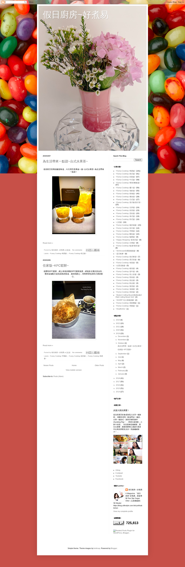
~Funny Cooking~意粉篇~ (125, 213)
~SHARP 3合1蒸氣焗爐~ (125, 300)
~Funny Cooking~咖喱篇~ (125, 237)
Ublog (117, 470)
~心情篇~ (119, 222)
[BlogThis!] (90, 250)
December (122, 336)
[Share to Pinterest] (98, 250)
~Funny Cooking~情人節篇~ (126, 274)
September (122, 354)
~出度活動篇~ (120, 266)
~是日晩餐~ (119, 254)
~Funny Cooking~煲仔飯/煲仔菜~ (128, 202)
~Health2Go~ (120, 309)
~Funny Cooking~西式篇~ (125, 174)
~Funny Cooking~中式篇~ (125, 180)
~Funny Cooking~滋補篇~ (125, 289)
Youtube (118, 476)
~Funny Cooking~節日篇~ (125, 228)
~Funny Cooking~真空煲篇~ (126, 260)
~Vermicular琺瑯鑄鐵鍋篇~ (125, 251)
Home (74, 365)
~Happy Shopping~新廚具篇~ (127, 240)
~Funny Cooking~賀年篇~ (125, 271)
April (120, 364)
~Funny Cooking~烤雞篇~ (125, 306)
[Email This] (87, 250)
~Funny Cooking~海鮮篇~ (125, 191)
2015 (118, 388)
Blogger (114, 548)
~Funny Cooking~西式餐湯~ (126, 257)
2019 (118, 333)
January (121, 374)
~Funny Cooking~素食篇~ (125, 197)
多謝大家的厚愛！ (121, 410)
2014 (118, 392)
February (121, 371)
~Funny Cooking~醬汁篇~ (125, 188)
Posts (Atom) (58, 376)
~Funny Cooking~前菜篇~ (125, 210)
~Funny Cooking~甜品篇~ (125, 280)
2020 (118, 330)
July (120, 357)
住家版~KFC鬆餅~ (56, 265)
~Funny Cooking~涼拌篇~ (125, 207)
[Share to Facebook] (95, 250)
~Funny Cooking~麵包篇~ (125, 234)
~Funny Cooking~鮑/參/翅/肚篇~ (127, 246)
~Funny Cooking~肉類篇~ (125, 177)
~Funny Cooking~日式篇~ (125, 200)
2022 (118, 323)
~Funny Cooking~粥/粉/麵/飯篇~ (127, 183)
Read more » (48, 243)
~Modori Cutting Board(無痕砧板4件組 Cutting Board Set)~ (128, 296)
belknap (97, 548)
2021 (118, 327)
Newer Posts (48, 365)
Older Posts (99, 365)
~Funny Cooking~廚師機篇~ (126, 303)
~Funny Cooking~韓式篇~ (125, 219)
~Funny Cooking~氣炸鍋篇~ (126, 225)
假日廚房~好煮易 (76, 15)
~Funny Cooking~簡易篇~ (58, 253)
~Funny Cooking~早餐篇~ (58, 356)
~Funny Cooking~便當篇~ (125, 263)
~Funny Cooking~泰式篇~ (125, 216)
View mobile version (74, 370)
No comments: (77, 250)
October (121, 343)
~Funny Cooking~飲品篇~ (77, 253)
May (120, 361)
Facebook (119, 479)
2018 (118, 378)
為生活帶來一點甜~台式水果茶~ (65, 161)
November (122, 340)
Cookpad (119, 473)
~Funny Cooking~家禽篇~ (125, 194)
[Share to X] (92, 250)
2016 (118, 385)
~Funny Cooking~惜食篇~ (125, 277)
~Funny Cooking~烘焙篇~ (77, 356)
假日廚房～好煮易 (135, 490)
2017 (118, 382)
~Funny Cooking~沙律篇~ (125, 243)
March (120, 367)
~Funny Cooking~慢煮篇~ (125, 286)
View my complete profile (123, 511)
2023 (118, 320)
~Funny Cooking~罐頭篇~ (125, 268)
